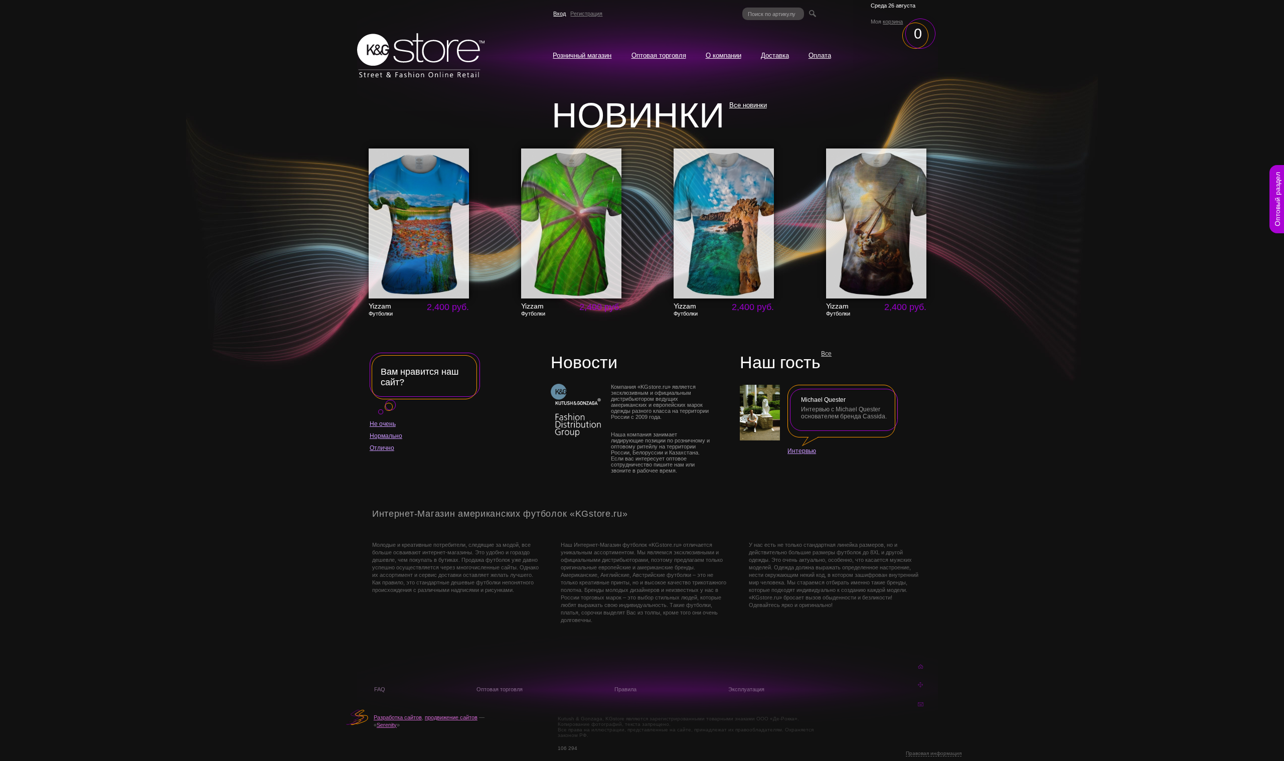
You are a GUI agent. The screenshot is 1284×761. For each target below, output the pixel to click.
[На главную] (421, 75)
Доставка (775, 55)
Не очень (383, 423)
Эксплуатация (746, 689)
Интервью (801, 450)
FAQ (379, 689)
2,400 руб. (448, 307)
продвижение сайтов (451, 717)
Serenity (387, 725)
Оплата (820, 55)
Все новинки (748, 105)
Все (826, 353)
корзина (893, 22)
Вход (559, 14)
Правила (625, 689)
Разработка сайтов (398, 717)
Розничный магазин (582, 55)
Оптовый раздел (1277, 199)
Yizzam (381, 309)
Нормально (386, 435)
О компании (723, 55)
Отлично (382, 447)
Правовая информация (933, 753)
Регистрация (586, 14)
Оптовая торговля (658, 55)
